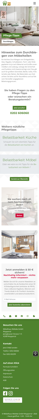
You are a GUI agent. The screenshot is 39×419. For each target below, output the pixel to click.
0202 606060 (19, 113)
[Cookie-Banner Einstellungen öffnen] (34, 316)
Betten (19, 215)
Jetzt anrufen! (19, 108)
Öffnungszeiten (9, 370)
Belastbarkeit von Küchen (19, 144)
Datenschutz (8, 377)
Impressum (7, 373)
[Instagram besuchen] (27, 316)
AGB (4, 380)
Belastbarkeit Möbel (19, 160)
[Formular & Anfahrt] (10, 316)
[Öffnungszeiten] (16, 316)
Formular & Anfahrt (10, 367)
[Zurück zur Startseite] (7, 3)
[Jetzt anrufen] (2, 103)
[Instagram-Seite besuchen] (10, 394)
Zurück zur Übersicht (19, 179)
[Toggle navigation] (34, 3)
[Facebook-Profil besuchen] (5, 394)
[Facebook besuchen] (22, 316)
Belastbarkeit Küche (19, 137)
